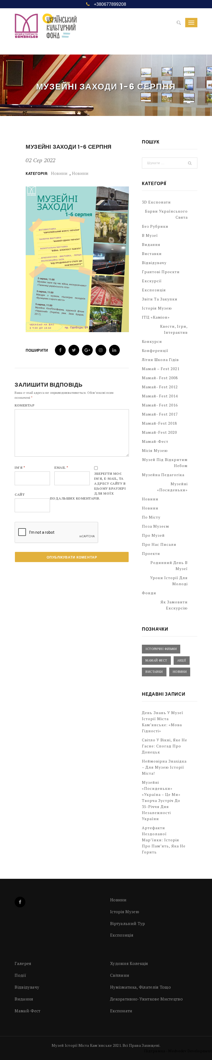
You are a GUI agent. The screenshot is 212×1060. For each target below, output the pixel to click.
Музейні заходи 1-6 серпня (68, 147)
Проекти (151, 553)
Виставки (152, 253)
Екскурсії (152, 280)
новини (80, 173)
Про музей (153, 535)
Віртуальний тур (127, 923)
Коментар (25, 405)
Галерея (23, 963)
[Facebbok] (20, 902)
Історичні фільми (161, 649)
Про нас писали (159, 544)
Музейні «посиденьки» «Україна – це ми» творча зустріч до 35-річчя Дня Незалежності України (161, 800)
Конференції (155, 350)
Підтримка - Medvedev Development (178, 1050)
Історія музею (157, 308)
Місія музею (155, 450)
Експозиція (154, 289)
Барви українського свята (166, 214)
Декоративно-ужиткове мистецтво (146, 999)
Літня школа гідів (160, 359)
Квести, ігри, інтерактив (174, 329)
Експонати (121, 1010)
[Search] (179, 23)
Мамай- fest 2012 (160, 386)
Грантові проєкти (161, 271)
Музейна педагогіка (163, 474)
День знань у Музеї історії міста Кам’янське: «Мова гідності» (162, 721)
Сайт (20, 494)
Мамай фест (156, 660)
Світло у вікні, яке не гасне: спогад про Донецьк (164, 746)
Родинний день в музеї (169, 565)
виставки (154, 672)
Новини (59, 173)
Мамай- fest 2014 (160, 395)
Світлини (119, 975)
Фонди (149, 592)
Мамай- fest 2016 (160, 405)
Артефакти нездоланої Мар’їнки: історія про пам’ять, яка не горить (164, 840)
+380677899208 (110, 4)
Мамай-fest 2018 (159, 423)
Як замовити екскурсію (174, 605)
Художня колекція (129, 963)
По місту (151, 517)
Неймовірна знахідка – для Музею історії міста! (164, 767)
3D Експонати (156, 202)
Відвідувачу (154, 262)
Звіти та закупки (159, 299)
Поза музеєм (155, 526)
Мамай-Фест (155, 441)
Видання (151, 244)
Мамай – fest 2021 (160, 368)
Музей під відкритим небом (165, 462)
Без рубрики (155, 226)
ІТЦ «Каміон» (156, 317)
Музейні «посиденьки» (172, 486)
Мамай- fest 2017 (160, 414)
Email (61, 467)
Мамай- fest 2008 (160, 377)
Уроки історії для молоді (169, 580)
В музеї (150, 235)
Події (20, 975)
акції (181, 660)
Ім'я (20, 467)
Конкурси (152, 341)
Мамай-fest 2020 (159, 432)
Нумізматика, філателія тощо (140, 987)
